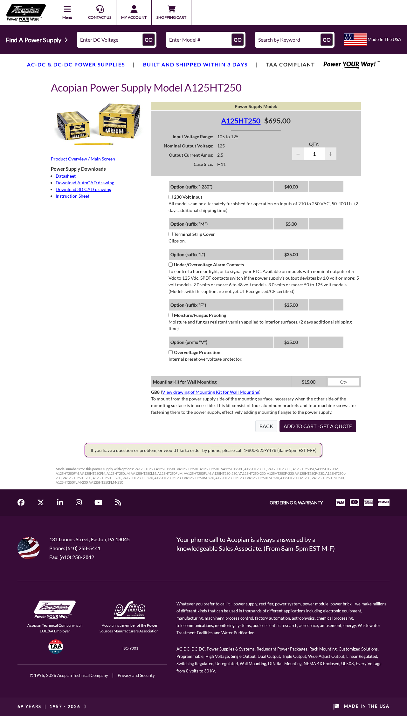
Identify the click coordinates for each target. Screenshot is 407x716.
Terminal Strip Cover (194, 234)
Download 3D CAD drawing (83, 189)
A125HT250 (240, 120)
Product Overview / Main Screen (83, 158)
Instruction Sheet (72, 196)
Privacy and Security (136, 675)
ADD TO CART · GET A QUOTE (318, 426)
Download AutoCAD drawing (85, 182)
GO (149, 40)
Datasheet (66, 176)
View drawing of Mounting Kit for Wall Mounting (210, 392)
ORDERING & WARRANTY (296, 502)
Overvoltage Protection (197, 352)
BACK (266, 426)
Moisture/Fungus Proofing (200, 315)
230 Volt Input (188, 197)
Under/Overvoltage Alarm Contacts (209, 264)
